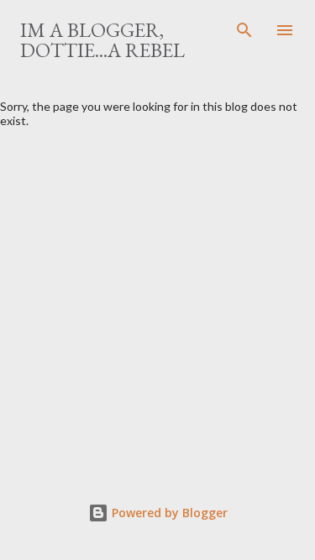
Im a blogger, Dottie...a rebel (102, 40)
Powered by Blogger (168, 513)
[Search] (244, 30)
